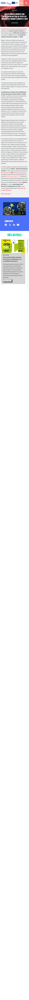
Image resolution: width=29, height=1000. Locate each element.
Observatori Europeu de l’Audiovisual (13, 29)
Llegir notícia (7, 280)
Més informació (6, 194)
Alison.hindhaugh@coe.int (13, 176)
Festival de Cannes (19, 173)
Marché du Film (6, 173)
